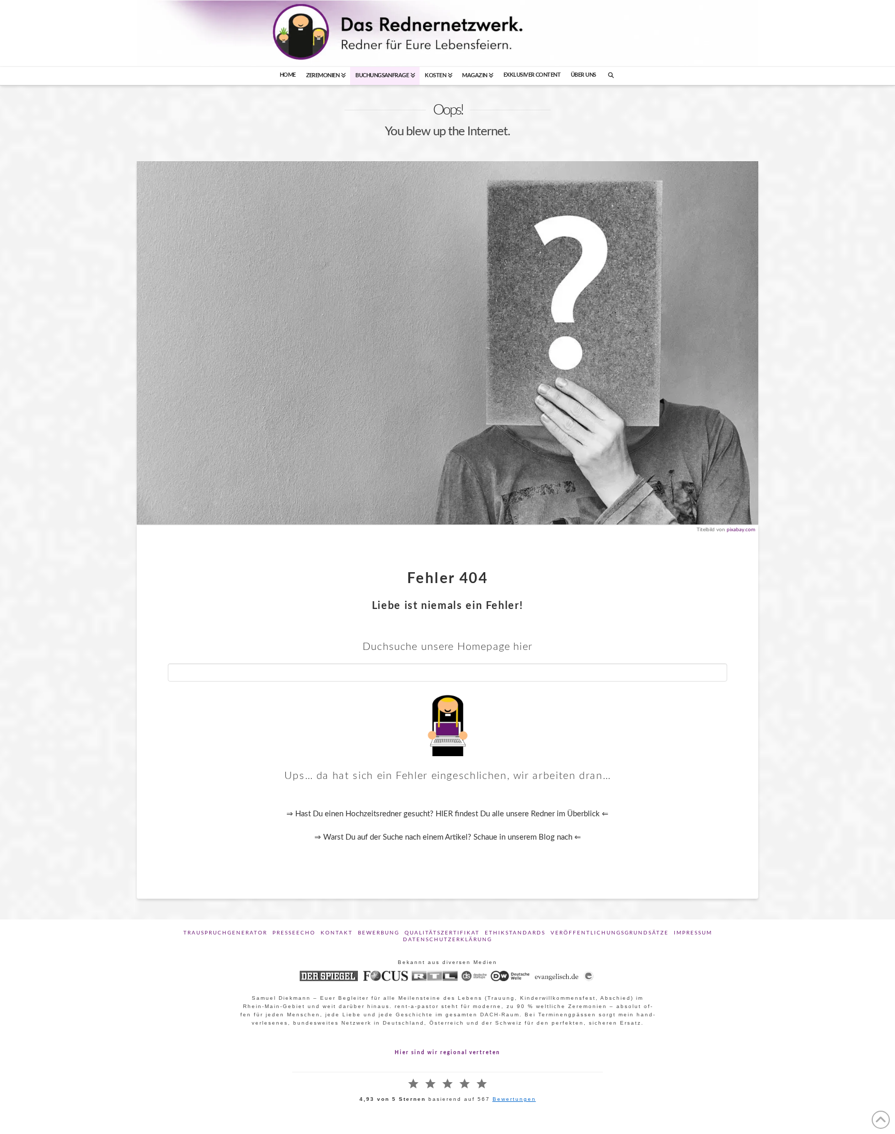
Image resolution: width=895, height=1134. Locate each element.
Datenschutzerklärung (447, 939)
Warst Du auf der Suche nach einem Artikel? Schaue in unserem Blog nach (448, 837)
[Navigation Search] (611, 76)
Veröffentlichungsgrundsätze (610, 932)
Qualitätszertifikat (442, 932)
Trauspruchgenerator (225, 932)
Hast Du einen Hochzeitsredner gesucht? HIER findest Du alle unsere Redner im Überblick (447, 814)
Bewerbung (378, 932)
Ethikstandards (515, 932)
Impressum (693, 932)
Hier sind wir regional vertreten (447, 1052)
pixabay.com (741, 529)
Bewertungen (514, 1099)
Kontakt (337, 932)
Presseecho (293, 932)
